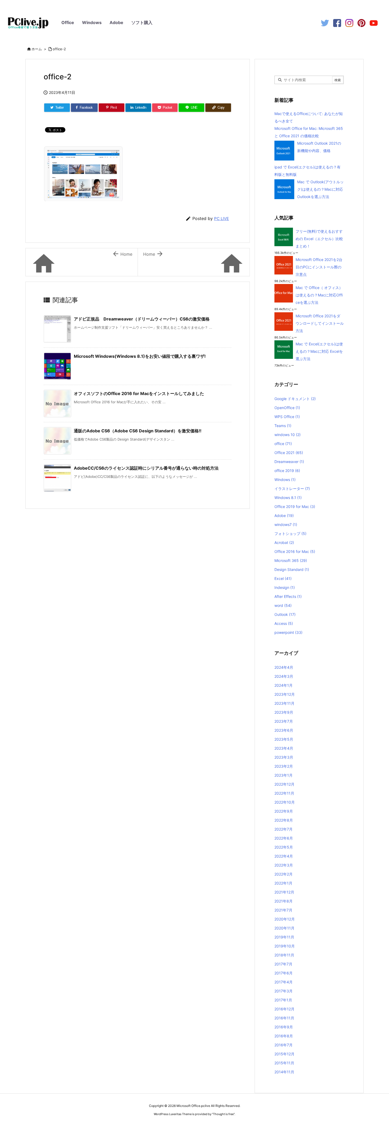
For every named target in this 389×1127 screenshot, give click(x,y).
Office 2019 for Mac (294, 506)
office (283, 443)
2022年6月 (283, 838)
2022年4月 (283, 856)
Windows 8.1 (288, 497)
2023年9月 (283, 712)
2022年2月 (283, 874)
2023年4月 (283, 748)
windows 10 (287, 434)
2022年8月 (283, 820)
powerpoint (288, 632)
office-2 (59, 49)
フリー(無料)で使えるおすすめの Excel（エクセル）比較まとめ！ (319, 238)
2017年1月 (283, 1000)
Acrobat (284, 542)
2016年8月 (283, 1036)
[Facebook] (337, 22)
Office (67, 22)
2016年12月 (284, 1009)
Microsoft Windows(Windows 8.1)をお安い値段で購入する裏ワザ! (140, 356)
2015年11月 (284, 1063)
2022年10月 (284, 802)
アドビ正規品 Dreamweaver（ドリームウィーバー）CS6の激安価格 (142, 319)
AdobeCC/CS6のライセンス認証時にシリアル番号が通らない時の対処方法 (146, 468)
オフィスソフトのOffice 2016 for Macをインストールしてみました (139, 393)
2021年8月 (283, 901)
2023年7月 (283, 721)
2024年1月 (283, 685)
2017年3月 (283, 991)
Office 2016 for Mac (294, 551)
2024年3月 (283, 676)
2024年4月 (283, 667)
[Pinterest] (361, 22)
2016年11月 (284, 1018)
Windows (92, 22)
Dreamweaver (289, 461)
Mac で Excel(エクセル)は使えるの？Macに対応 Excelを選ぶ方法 (319, 351)
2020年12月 (284, 919)
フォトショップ (290, 533)
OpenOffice (287, 407)
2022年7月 (283, 829)
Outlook (285, 614)
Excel (283, 578)
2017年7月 (283, 964)
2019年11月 (284, 937)
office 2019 (287, 470)
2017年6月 (283, 973)
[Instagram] (349, 22)
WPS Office (287, 416)
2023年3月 (283, 757)
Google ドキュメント (295, 398)
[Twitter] (325, 22)
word (283, 605)
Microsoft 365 (290, 560)
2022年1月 (283, 883)
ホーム (36, 49)
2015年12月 (284, 1054)
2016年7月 (283, 1045)
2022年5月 (283, 847)
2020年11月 (284, 928)
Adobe (116, 22)
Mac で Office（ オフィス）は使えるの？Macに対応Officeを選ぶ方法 (319, 295)
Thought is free (223, 1114)
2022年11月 (284, 793)
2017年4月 (283, 982)
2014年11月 (284, 1072)
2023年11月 (284, 703)
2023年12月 (284, 694)
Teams (282, 425)
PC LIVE (221, 218)
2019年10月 (284, 946)
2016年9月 (283, 1027)
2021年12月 (284, 892)
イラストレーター (292, 488)
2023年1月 (283, 775)
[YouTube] (373, 22)
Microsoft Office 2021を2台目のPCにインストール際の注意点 (319, 267)
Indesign (284, 587)
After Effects (288, 596)
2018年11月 (284, 955)
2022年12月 (284, 784)
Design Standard (291, 569)
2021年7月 (283, 910)
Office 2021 (288, 452)
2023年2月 (283, 766)
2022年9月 (283, 811)
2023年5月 (283, 739)
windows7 (285, 524)
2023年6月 (283, 730)
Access (283, 623)
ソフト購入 (141, 22)
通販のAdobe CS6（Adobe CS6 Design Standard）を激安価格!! (137, 430)
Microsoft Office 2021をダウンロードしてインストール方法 (320, 323)
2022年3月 (283, 865)
